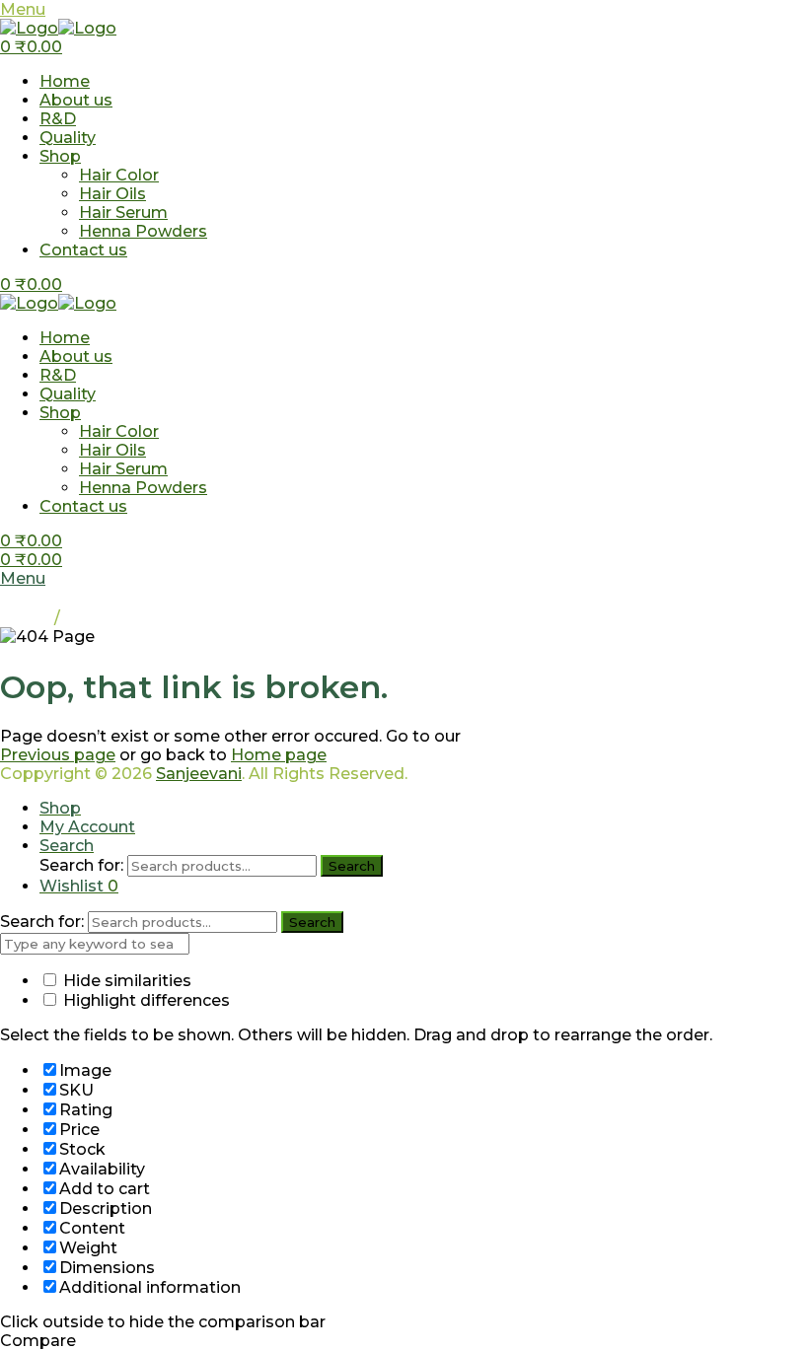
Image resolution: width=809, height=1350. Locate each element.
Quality (67, 137)
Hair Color (119, 175)
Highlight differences (144, 1000)
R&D (57, 118)
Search (352, 866)
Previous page (57, 755)
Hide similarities (125, 980)
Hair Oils (112, 193)
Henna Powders (143, 231)
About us (75, 100)
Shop (60, 156)
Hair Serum (123, 212)
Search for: (81, 865)
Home (64, 81)
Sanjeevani (199, 773)
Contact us (83, 250)
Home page (279, 755)
